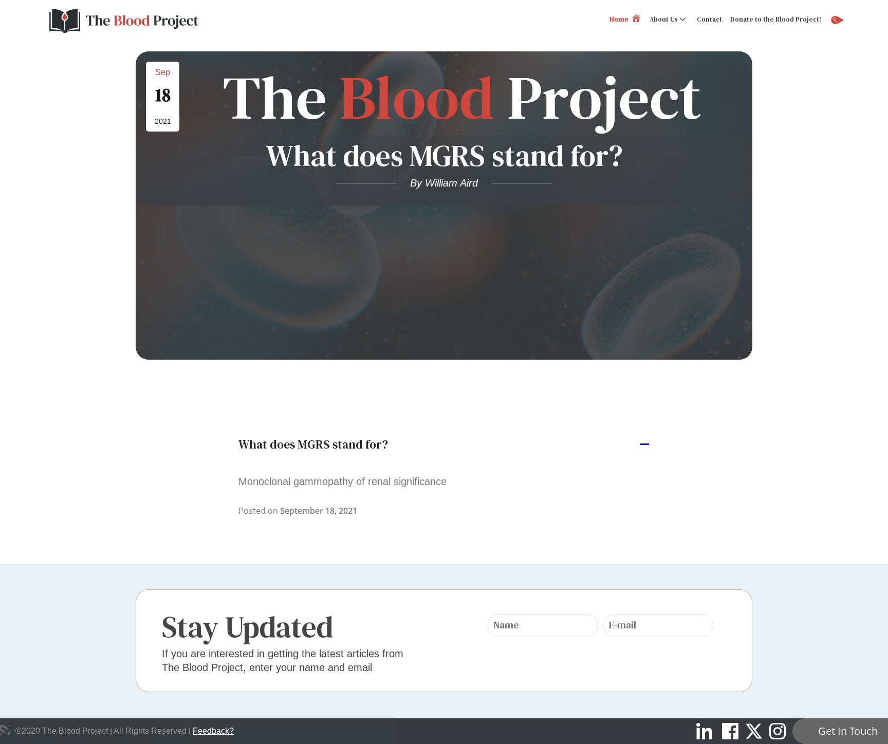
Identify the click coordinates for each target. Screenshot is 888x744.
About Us (664, 19)
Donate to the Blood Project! (775, 19)
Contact (709, 19)
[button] (444, 444)
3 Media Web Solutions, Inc (5, 730)
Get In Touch (848, 731)
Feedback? (213, 731)
